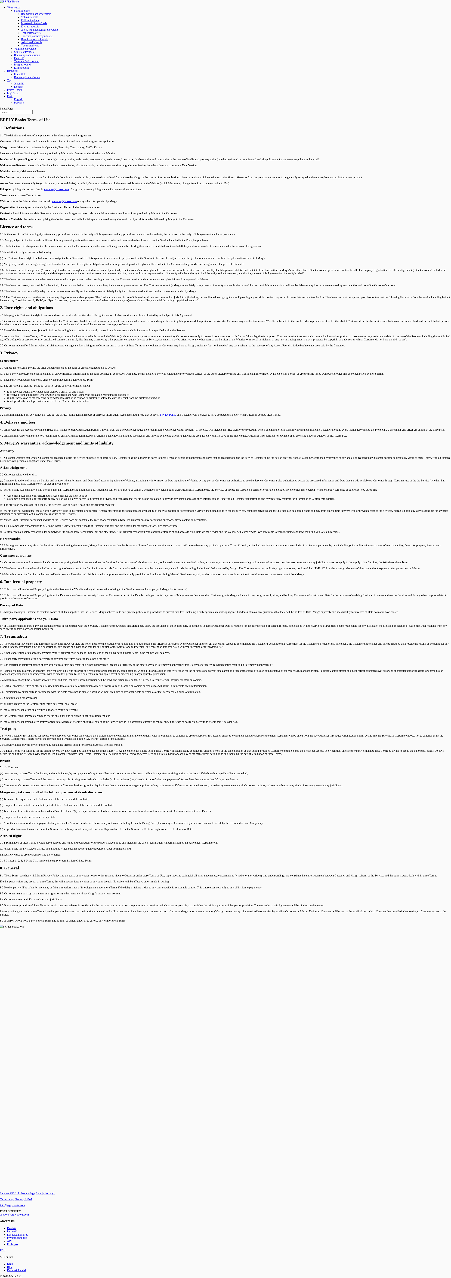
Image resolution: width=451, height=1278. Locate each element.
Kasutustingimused (17, 1234)
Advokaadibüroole (31, 42)
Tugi (9, 80)
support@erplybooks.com (14, 1214)
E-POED (19, 58)
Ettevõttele (20, 74)
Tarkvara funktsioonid (26, 61)
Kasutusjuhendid (16, 1270)
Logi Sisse (13, 93)
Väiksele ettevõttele (25, 48)
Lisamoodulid (21, 67)
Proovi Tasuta (14, 89)
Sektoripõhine (22, 10)
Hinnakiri (12, 70)
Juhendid (19, 83)
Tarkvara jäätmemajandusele (37, 36)
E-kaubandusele (30, 26)
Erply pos (12, 1244)
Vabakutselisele (29, 16)
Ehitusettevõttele (30, 20)
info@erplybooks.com (12, 1205)
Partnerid (12, 1231)
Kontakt (18, 86)
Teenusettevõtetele (31, 32)
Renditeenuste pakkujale (34, 39)
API (9, 1240)
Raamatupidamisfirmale (27, 55)
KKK (10, 1264)
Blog (10, 1267)
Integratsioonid (22, 64)
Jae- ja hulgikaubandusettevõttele (39, 29)
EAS (2, 1250)
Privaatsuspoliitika (17, 1237)
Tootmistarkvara (30, 45)
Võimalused (13, 7)
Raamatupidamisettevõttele (36, 13)
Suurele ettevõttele (24, 51)
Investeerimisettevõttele (34, 23)
